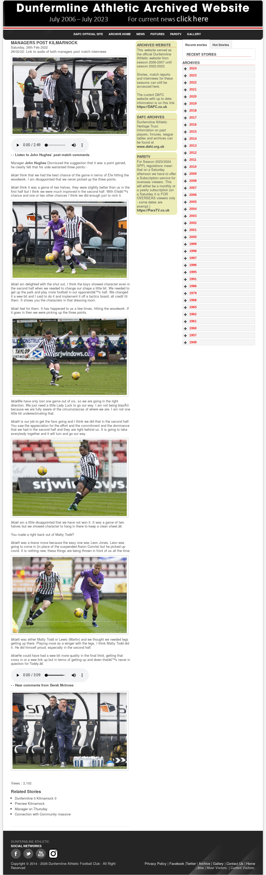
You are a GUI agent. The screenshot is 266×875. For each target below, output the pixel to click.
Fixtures (157, 34)
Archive (204, 863)
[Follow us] (28, 854)
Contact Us (235, 863)
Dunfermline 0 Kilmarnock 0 (35, 798)
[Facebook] (16, 854)
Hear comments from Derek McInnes (44, 685)
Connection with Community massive (43, 814)
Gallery (194, 34)
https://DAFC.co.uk (152, 106)
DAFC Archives (150, 116)
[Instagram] (53, 854)
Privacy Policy (156, 863)
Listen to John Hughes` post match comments (52, 154)
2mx (200, 867)
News (140, 34)
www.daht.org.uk (150, 146)
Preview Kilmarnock (30, 803)
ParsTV (175, 34)
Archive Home (120, 34)
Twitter (191, 863)
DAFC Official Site (88, 34)
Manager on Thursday (31, 808)
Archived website (154, 44)
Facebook (176, 863)
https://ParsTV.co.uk (153, 210)
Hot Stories (220, 44)
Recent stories (196, 44)
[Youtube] (41, 854)
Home (250, 863)
